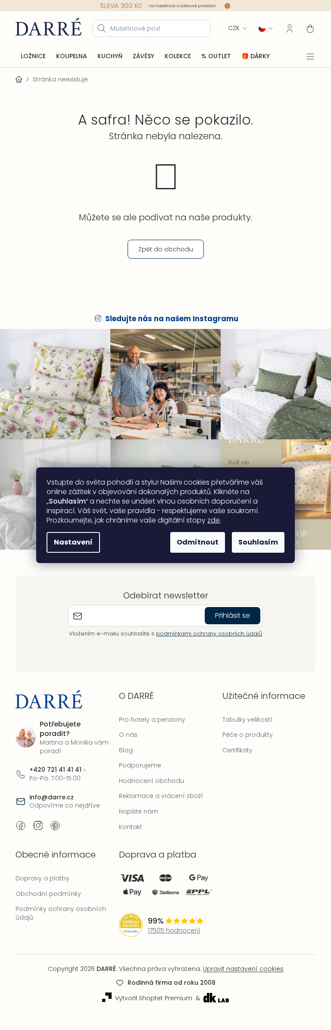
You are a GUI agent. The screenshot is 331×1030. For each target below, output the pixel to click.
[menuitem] (33, 56)
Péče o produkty (243, 730)
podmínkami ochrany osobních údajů (206, 629)
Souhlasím (255, 542)
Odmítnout (194, 542)
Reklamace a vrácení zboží (159, 791)
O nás (126, 730)
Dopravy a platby (42, 874)
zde (210, 520)
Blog (124, 745)
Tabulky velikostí (243, 715)
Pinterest (55, 821)
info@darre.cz (51, 793)
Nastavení (70, 542)
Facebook (21, 821)
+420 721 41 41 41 (55, 765)
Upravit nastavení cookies (240, 964)
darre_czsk (38, 821)
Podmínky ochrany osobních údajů (61, 908)
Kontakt (128, 822)
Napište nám (136, 807)
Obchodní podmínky (48, 889)
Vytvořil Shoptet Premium (150, 993)
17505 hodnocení (172, 926)
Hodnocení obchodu (149, 776)
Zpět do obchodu (162, 248)
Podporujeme (138, 761)
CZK (227, 28)
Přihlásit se (229, 611)
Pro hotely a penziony (150, 715)
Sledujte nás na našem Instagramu (168, 318)
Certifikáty (233, 745)
